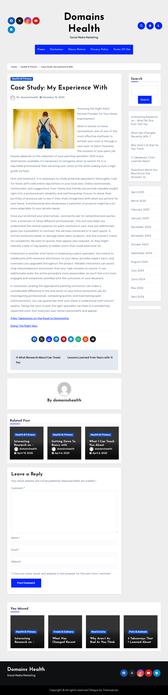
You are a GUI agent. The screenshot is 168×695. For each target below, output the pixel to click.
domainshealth (29, 97)
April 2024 (137, 296)
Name (15, 537)
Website (16, 561)
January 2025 (140, 218)
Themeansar (110, 690)
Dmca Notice (77, 49)
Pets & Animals (138, 631)
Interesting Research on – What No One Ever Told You (144, 120)
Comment (18, 488)
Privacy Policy (99, 49)
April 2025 (137, 192)
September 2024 (141, 253)
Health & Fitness (22, 78)
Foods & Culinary (64, 631)
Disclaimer (56, 49)
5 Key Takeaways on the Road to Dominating (39, 318)
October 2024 (139, 244)
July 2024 (137, 270)
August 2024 (139, 261)
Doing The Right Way (23, 326)
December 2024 (141, 227)
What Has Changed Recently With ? (65, 642)
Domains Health (26, 669)
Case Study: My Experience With (58, 88)
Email (15, 549)
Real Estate (98, 631)
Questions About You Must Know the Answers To (144, 173)
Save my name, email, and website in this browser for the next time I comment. (63, 573)
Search (137, 79)
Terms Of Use (122, 49)
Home (41, 49)
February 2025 (140, 209)
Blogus (94, 690)
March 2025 (138, 200)
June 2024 (138, 279)
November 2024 (141, 235)
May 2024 (137, 288)
